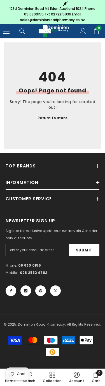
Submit (84, 250)
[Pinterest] (40, 290)
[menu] (6, 31)
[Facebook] (11, 290)
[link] (77, 377)
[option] (52, 12)
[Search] (22, 31)
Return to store (52, 117)
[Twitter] (55, 290)
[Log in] (83, 31)
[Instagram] (25, 290)
